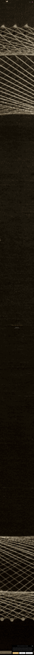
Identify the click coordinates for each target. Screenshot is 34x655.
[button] (30, 2)
